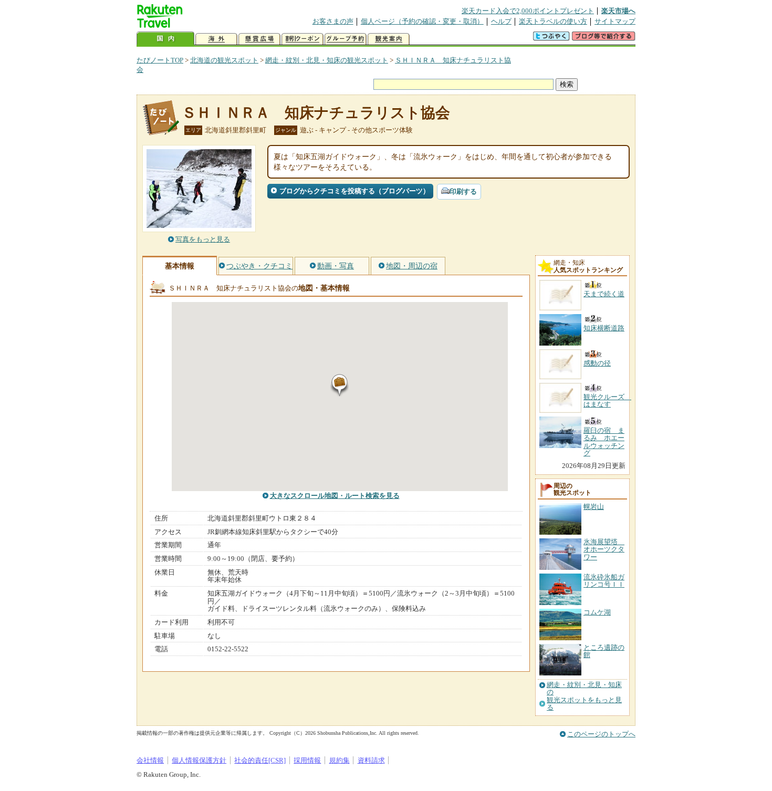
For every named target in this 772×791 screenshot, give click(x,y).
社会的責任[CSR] (260, 760)
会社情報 (150, 760)
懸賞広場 (259, 39)
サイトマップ (614, 21)
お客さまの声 (332, 21)
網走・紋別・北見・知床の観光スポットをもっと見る (584, 696)
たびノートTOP (160, 60)
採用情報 (307, 760)
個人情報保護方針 (199, 760)
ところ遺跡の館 (603, 651)
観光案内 (389, 39)
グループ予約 (346, 39)
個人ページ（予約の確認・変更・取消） (422, 21)
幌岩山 (593, 507)
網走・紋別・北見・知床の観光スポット (326, 60)
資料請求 (371, 760)
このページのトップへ (601, 734)
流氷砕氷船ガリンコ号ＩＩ (603, 580)
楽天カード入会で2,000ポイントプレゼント (528, 11)
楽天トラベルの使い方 (553, 21)
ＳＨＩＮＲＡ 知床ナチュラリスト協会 (316, 113)
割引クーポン (302, 39)
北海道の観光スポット (224, 60)
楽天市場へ (618, 11)
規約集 (339, 760)
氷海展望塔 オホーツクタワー (603, 549)
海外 (216, 39)
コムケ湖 (597, 612)
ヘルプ (501, 21)
